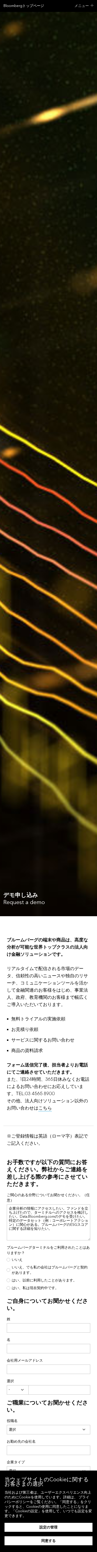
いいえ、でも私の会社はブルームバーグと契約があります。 (50, 1270)
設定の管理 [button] (48, 1527)
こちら (45, 1108)
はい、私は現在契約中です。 (35, 1288)
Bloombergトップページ (23, 5)
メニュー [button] (81, 5)
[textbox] (59, 1390)
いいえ (17, 1259)
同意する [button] (48, 1540)
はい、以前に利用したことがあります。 (44, 1280)
